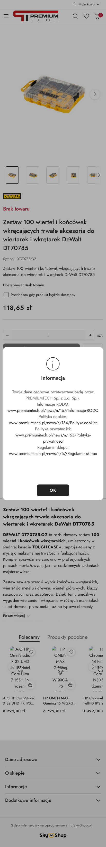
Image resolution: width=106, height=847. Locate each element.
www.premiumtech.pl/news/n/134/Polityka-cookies (53, 423)
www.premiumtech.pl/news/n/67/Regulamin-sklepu (53, 453)
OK (53, 490)
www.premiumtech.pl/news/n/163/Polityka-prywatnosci (53, 438)
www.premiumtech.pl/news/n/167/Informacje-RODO (53, 410)
